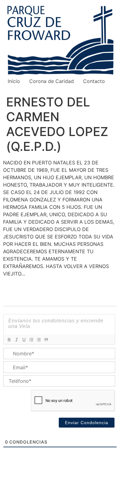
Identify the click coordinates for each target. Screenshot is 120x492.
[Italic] (16, 339)
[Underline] (23, 339)
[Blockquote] (46, 339)
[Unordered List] (38, 339)
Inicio (14, 81)
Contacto (94, 81)
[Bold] (9, 339)
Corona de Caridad (51, 81)
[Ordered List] (31, 339)
